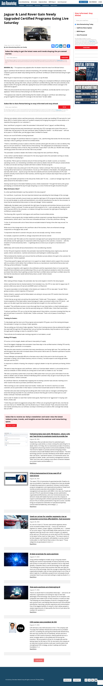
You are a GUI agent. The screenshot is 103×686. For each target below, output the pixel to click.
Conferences (45, 5)
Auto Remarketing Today (85, 24)
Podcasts (21, 5)
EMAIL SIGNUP (83, 2)
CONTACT (77, 680)
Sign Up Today (11, 425)
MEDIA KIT (67, 680)
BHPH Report (52, 2)
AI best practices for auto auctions (44, 554)
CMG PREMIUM (93, 2)
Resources (37, 5)
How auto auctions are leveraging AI (45, 587)
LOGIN (100, 2)
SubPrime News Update (84, 28)
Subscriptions (29, 5)
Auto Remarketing (24, 2)
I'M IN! (64, 107)
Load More (38, 660)
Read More (33, 463)
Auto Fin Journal (62, 2)
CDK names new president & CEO (43, 622)
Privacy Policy (60, 60)
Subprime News (43, 2)
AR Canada (34, 2)
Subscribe (64, 57)
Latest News (53, 5)
